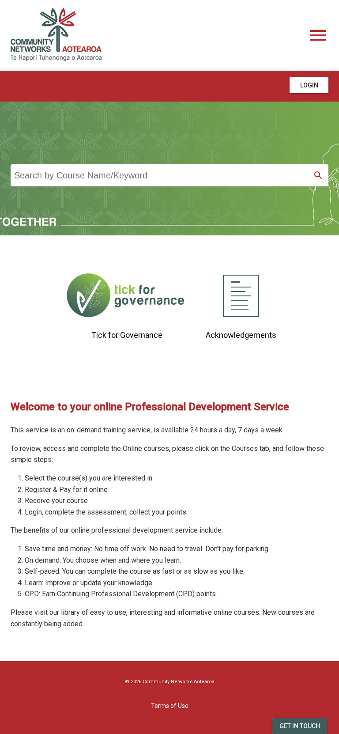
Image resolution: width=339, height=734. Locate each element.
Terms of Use (169, 705)
